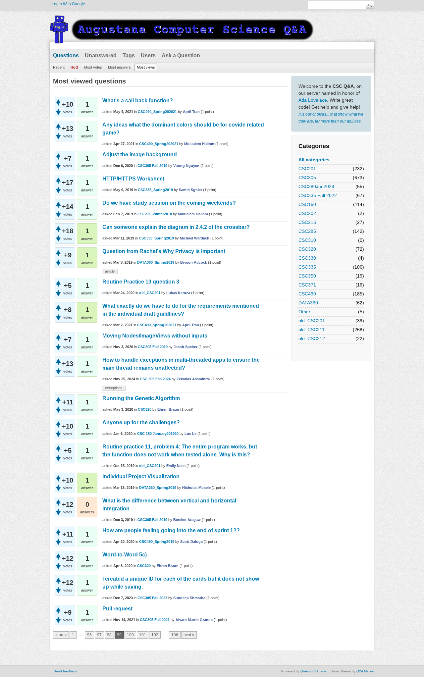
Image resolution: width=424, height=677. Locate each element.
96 (89, 635)
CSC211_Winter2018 (154, 214)
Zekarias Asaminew (193, 379)
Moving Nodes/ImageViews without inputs (154, 335)
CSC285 (307, 231)
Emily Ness (176, 466)
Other (304, 311)
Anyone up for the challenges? (141, 422)
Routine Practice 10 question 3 (140, 282)
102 (154, 635)
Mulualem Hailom (199, 144)
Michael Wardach (194, 238)
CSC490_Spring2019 (156, 542)
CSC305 (307, 177)
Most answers (119, 67)
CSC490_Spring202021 (157, 112)
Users (148, 55)
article (110, 271)
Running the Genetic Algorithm (141, 398)
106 (174, 635)
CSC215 (307, 222)
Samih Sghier (190, 190)
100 (130, 635)
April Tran (191, 112)
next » (189, 635)
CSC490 (307, 293)
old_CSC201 (311, 320)
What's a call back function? (137, 100)
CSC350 (307, 276)
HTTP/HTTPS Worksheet (133, 179)
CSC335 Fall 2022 (317, 195)
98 (109, 635)
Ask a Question (181, 55)
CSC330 (307, 258)
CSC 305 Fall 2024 (155, 379)
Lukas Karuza (178, 293)
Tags (129, 55)
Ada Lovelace (312, 100)
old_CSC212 (311, 338)
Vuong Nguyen (186, 166)
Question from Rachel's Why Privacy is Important (163, 251)
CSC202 (307, 213)
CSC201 (307, 168)
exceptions (114, 388)
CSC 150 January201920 (158, 434)
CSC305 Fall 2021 (155, 620)
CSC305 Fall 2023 (152, 598)
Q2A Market (365, 671)
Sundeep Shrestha (189, 598)
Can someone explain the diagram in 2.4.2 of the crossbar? (176, 227)
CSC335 (307, 267)
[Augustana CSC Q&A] (182, 39)
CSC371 (307, 284)
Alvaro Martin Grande (194, 620)
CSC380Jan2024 (316, 186)
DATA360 (308, 302)
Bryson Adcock (193, 262)
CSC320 (307, 249)
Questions (66, 55)
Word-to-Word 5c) (124, 554)
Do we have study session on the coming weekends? (169, 203)
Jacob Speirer (185, 347)
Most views (146, 67)
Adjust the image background (139, 154)
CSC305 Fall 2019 (152, 166)
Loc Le (190, 434)
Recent (59, 67)
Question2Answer (314, 671)
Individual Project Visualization (141, 476)
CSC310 (307, 240)
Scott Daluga (191, 542)
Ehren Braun (168, 409)
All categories (314, 159)
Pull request (117, 608)
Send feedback (65, 671)
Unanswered (101, 55)
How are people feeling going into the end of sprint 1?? (171, 530)
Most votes (93, 67)
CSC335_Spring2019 (155, 190)
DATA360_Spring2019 (155, 262)
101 (142, 635)
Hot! (74, 67)
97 (99, 635)
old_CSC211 (311, 329)
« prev (61, 635)
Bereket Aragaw (187, 520)
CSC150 (307, 204)
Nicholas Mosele (196, 488)
